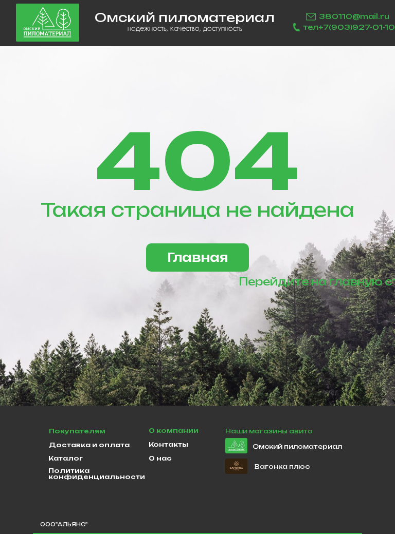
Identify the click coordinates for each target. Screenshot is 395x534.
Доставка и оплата (89, 445)
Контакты (168, 444)
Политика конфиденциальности (96, 474)
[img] (47, 23)
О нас (160, 458)
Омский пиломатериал (297, 446)
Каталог (65, 458)
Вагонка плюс (282, 466)
